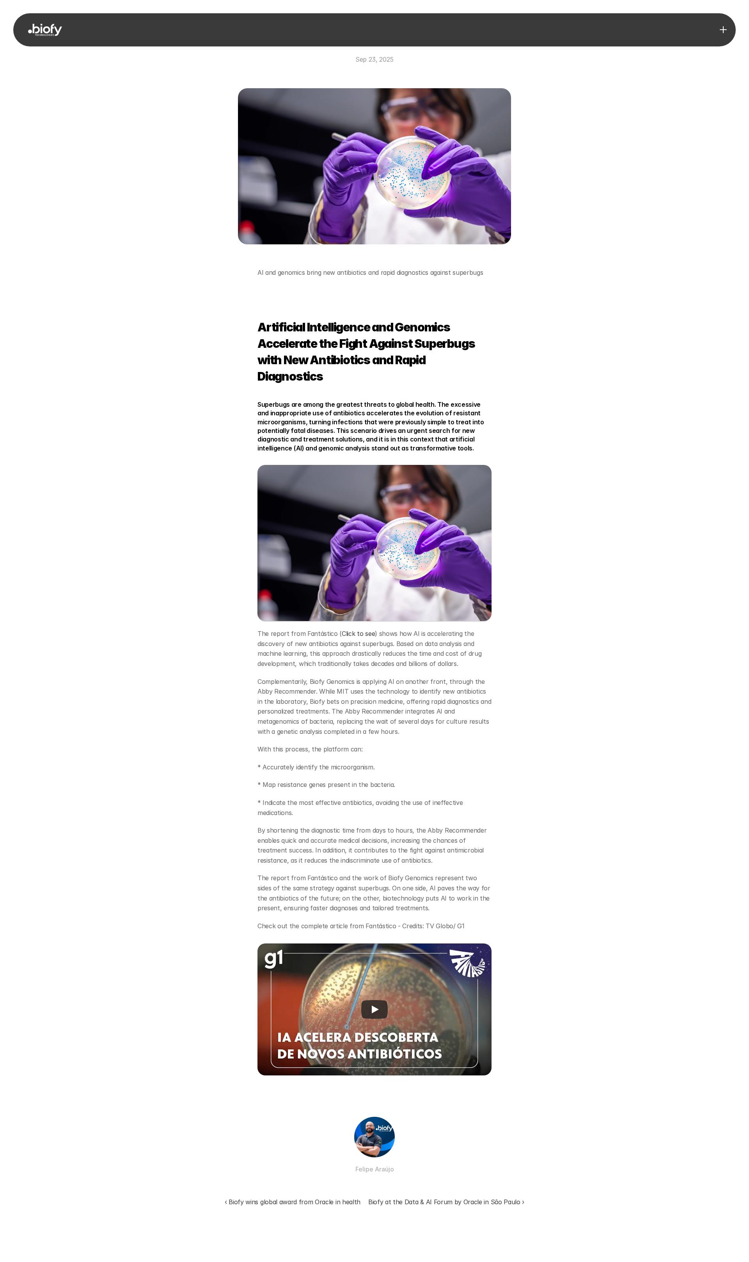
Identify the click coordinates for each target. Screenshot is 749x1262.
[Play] (374, 1009)
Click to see (358, 633)
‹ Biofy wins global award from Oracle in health (292, 1202)
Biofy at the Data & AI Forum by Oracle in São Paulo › (446, 1202)
